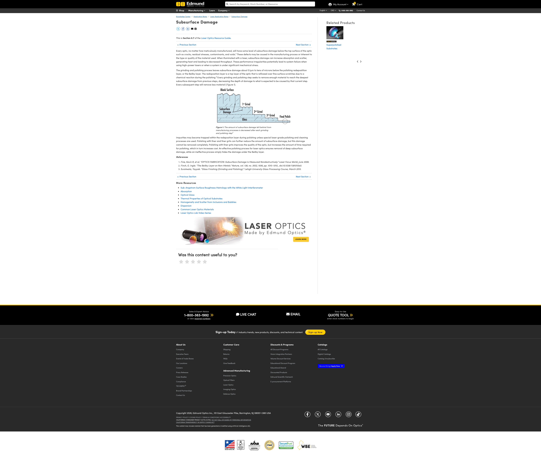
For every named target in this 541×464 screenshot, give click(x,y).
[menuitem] (183, 10)
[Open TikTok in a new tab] (358, 415)
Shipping (226, 349)
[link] (358, 2)
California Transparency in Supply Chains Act (195, 422)
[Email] (192, 28)
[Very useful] (205, 262)
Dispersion (186, 205)
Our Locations (181, 363)
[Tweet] (178, 29)
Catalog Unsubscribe (326, 358)
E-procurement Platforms (280, 381)
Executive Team (182, 354)
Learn (212, 10)
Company (223, 10)
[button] (348, 10)
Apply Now (329, 366)
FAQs (225, 358)
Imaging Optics (229, 389)
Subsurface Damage (239, 16)
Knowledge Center (183, 16)
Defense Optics (229, 394)
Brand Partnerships (184, 390)
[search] (270, 4)
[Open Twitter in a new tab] (318, 415)
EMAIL (295, 314)
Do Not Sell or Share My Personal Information (231, 420)
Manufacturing (196, 10)
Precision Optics (229, 375)
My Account (339, 4)
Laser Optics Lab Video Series (196, 212)
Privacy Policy (182, 417)
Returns (226, 354)
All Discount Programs (279, 349)
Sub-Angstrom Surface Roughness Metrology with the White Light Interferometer (222, 187)
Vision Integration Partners (281, 354)
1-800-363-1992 (347, 10)
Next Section (302, 44)
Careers (179, 367)
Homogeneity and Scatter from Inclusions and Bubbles (208, 201)
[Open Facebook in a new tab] (307, 415)
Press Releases (182, 372)
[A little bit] (187, 262)
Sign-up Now (315, 332)
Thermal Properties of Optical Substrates (201, 198)
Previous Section (187, 44)
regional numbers (202, 318)
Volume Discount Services (280, 358)
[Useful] (199, 262)
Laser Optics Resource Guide (216, 37)
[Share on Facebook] (183, 29)
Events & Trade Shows (185, 358)
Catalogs (323, 349)
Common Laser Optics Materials (197, 209)
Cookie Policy (195, 417)
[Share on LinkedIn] (188, 29)
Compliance (181, 381)
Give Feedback (229, 363)
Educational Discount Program (282, 363)
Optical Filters (229, 380)
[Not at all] (181, 262)
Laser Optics (228, 384)
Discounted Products (278, 372)
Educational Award (278, 367)
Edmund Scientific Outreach (281, 377)
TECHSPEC (181, 386)
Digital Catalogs (324, 354)
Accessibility (225, 417)
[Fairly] (193, 262)
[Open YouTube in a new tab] (328, 415)
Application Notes (200, 16)
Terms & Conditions (211, 417)
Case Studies (181, 377)
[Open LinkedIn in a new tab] (338, 415)
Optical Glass (187, 194)
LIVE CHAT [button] (248, 314)
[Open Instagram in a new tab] (348, 415)
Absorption (186, 191)
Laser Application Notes (219, 16)
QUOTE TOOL (338, 315)
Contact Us (361, 10)
